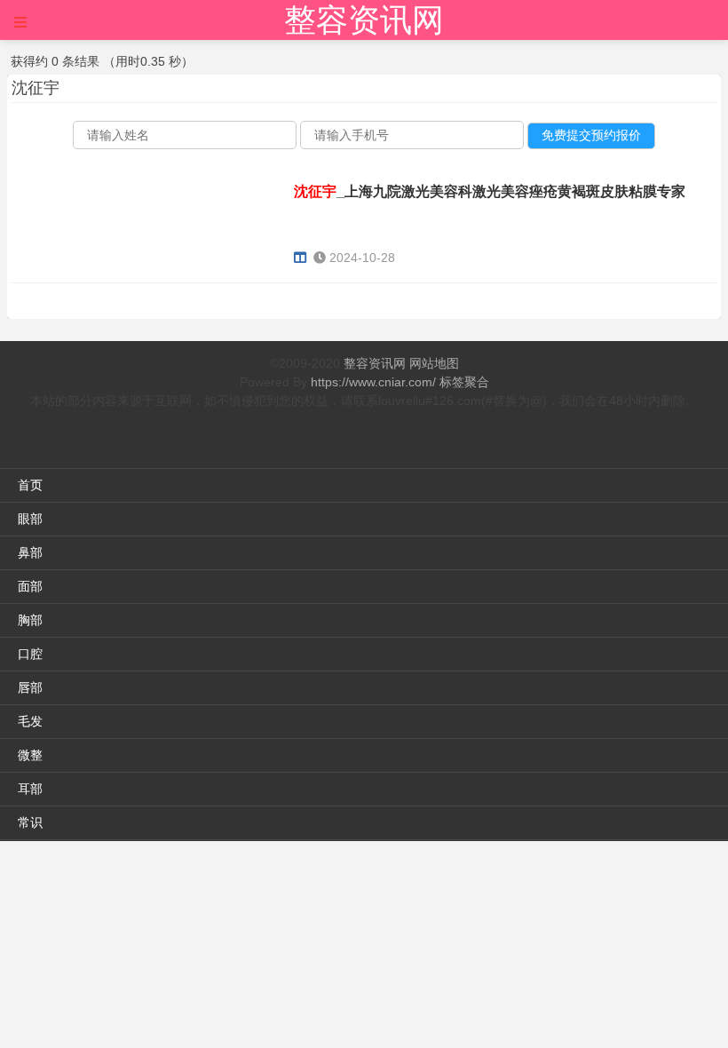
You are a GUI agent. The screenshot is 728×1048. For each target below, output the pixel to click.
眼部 (30, 519)
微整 (30, 755)
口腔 (30, 654)
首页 (30, 485)
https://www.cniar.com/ (373, 382)
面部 (30, 586)
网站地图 (434, 363)
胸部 (30, 620)
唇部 (30, 687)
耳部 (30, 789)
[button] (20, 23)
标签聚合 (464, 382)
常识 (30, 822)
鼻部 (30, 552)
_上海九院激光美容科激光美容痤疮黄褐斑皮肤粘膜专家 (489, 191)
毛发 (30, 721)
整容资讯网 (364, 20)
